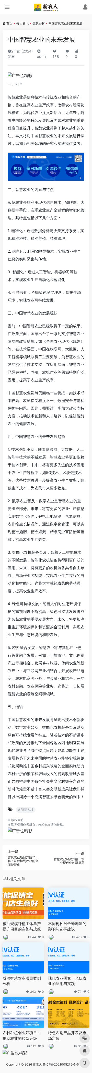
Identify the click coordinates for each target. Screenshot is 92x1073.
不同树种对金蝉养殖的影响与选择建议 (67, 926)
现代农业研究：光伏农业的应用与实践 (67, 981)
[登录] (85, 8)
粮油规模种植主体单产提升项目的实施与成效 (22, 926)
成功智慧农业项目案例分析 (22, 981)
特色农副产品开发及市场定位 (67, 1035)
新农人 (37, 1064)
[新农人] (46, 7)
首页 (9, 23)
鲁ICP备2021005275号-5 (61, 1064)
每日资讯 (22, 23)
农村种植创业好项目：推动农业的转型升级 (22, 1035)
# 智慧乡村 (25, 810)
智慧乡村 (38, 23)
